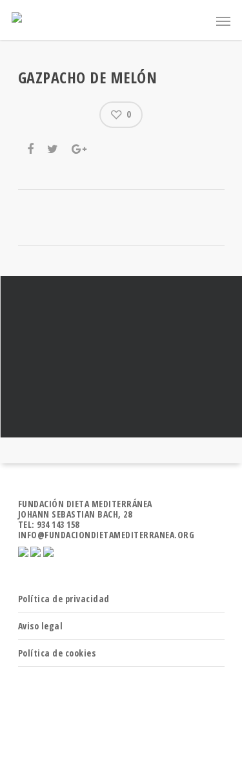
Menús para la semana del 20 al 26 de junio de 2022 (121, 356)
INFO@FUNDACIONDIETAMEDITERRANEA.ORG (106, 535)
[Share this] (31, 147)
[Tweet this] (53, 147)
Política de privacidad (64, 599)
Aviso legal (40, 626)
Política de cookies (57, 653)
